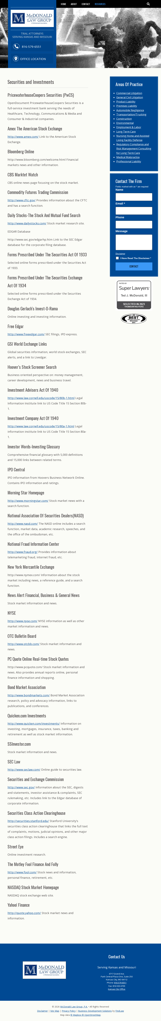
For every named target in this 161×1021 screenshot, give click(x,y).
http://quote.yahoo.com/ (24, 913)
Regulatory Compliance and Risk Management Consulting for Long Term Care (133, 149)
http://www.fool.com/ (22, 872)
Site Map (54, 1010)
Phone (120, 217)
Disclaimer (120, 254)
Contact (86, 4)
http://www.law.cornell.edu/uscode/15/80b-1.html (41, 398)
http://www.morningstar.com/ (28, 501)
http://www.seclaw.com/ (24, 769)
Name (119, 189)
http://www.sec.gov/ (21, 787)
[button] (148, 4)
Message (122, 231)
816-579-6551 (31, 47)
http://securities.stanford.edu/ (28, 821)
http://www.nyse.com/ (22, 621)
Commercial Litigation (129, 93)
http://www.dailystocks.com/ (27, 223)
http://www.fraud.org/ (23, 552)
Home (63, 4)
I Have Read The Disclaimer (135, 258)
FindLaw (119, 1010)
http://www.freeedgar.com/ (26, 334)
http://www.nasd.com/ (23, 523)
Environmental (125, 123)
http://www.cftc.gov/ (22, 200)
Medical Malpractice (128, 157)
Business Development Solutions (95, 1010)
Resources (100, 4)
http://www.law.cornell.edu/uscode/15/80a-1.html (41, 426)
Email (120, 203)
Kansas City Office (116, 989)
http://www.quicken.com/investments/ (34, 723)
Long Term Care (126, 131)
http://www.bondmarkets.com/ (29, 695)
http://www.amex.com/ (23, 137)
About (74, 4)
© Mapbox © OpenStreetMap (85, 1014)
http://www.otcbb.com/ (23, 644)
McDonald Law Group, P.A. (74, 1006)
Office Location (33, 59)
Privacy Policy (69, 1010)
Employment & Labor (128, 127)
